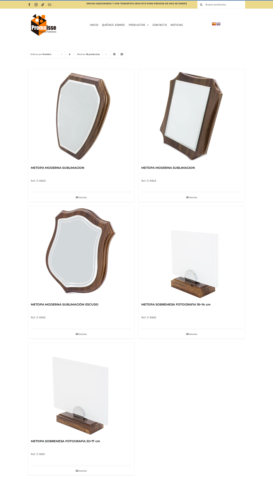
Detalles (82, 197)
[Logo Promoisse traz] (43, 13)
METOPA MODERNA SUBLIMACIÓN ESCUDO (64, 304)
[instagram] (36, 4)
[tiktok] (42, 4)
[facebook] (29, 4)
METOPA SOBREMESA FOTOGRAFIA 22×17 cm (65, 441)
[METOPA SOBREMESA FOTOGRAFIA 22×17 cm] (81, 389)
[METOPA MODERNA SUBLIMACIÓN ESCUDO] (81, 252)
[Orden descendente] (69, 54)
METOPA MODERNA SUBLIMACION (57, 168)
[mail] (49, 4)
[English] (218, 24)
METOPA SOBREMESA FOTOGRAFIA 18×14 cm (175, 304)
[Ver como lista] (122, 54)
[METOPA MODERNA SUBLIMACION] (81, 115)
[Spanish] (214, 24)
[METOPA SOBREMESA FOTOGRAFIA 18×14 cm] (192, 252)
